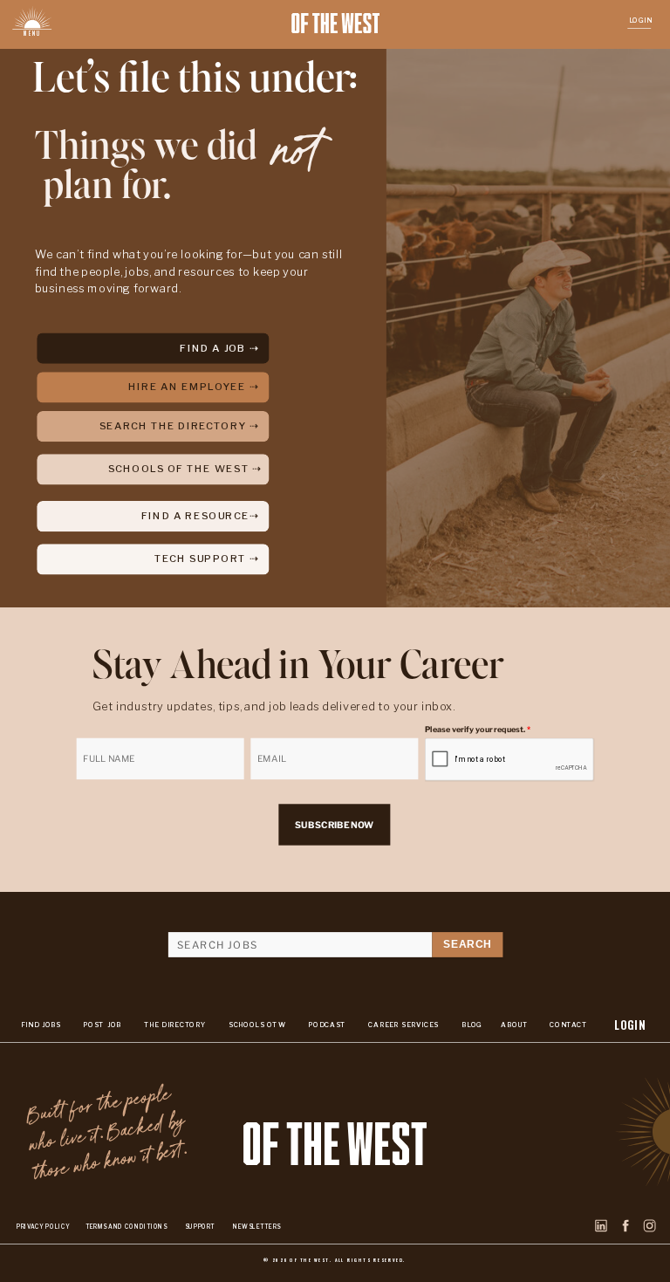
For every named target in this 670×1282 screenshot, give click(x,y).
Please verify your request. (478, 729)
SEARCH (467, 944)
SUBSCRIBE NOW (334, 824)
